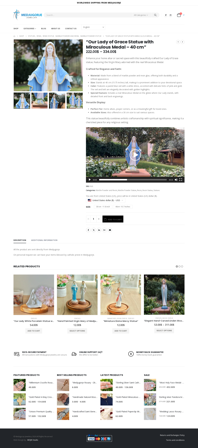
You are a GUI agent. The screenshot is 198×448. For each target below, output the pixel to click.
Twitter (93, 230)
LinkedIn (99, 230)
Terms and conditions (175, 440)
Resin (139, 190)
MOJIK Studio (32, 440)
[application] (135, 155)
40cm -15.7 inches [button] (122, 206)
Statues (157, 190)
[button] (14, 65)
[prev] (178, 42)
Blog (43, 28)
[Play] (89, 179)
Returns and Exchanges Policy (172, 435)
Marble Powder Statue (127, 190)
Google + (104, 230)
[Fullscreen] (180, 179)
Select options (77, 331)
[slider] (133, 179)
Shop (15, 28)
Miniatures (111, 318)
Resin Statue (147, 190)
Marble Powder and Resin (106, 190)
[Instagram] (170, 15)
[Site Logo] (27, 15)
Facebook (88, 230)
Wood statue (167, 318)
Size (88, 206)
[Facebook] (166, 15)
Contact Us (70, 28)
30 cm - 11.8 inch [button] (103, 206)
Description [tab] (19, 240)
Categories (28, 28)
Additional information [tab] (44, 240)
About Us (55, 28)
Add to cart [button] (34, 331)
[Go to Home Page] (14, 36)
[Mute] (176, 179)
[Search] (155, 15)
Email (110, 230)
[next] (182, 42)
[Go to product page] (33, 295)
